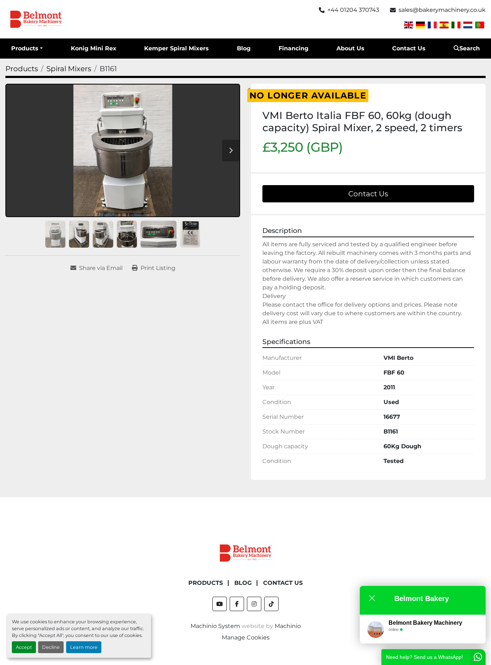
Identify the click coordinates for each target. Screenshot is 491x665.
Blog (244, 48)
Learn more (83, 647)
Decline (51, 647)
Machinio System (215, 626)
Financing (293, 48)
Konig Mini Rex (93, 48)
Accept (24, 647)
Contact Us (409, 48)
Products (24, 48)
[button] (27, 48)
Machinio (288, 626)
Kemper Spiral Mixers (176, 48)
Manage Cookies (246, 637)
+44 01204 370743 (353, 9)
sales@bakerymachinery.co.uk (442, 9)
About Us (350, 48)
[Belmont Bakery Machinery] (245, 552)
